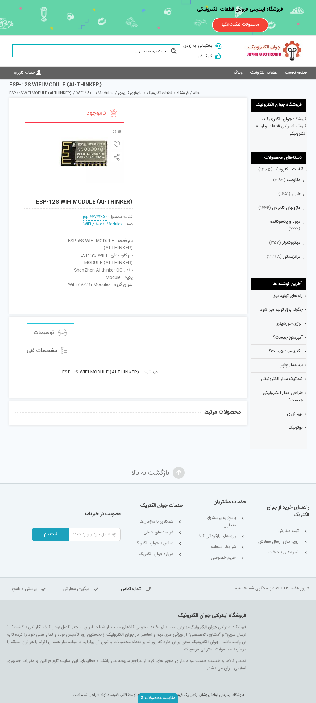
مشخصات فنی (43, 350)
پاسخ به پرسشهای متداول (221, 522)
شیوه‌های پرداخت (283, 552)
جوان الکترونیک (278, 119)
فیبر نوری (295, 414)
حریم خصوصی (223, 558)
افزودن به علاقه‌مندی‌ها (116, 144)
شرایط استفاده (223, 547)
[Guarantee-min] (34, 296)
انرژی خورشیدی (289, 323)
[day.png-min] (56, 296)
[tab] (50, 332)
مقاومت (293, 180)
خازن (296, 194)
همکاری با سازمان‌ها (156, 521)
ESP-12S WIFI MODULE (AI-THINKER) (100, 372)
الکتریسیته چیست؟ (286, 351)
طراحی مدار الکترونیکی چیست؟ (283, 396)
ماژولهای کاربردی (286, 208)
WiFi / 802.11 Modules (103, 224)
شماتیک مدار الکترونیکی (282, 379)
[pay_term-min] (78, 296)
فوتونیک (296, 427)
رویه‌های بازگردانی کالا (217, 536)
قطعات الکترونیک (288, 169)
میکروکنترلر (291, 242)
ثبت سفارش (288, 531)
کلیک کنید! (203, 56)
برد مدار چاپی (291, 365)
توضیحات (45, 332)
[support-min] (100, 296)
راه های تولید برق (287, 296)
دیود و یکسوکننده (285, 221)
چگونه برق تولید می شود (281, 310)
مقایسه (116, 131)
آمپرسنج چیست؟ (288, 337)
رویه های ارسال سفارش (278, 541)
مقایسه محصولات (159, 698)
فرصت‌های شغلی (158, 532)
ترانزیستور (291, 256)
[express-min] (122, 296)
